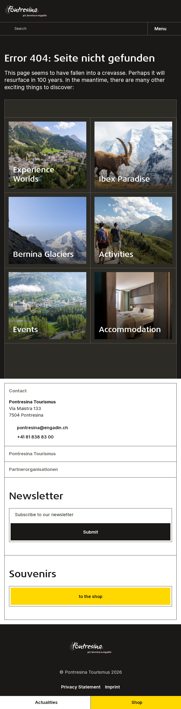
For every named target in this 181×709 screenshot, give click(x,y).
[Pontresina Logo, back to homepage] (25, 11)
